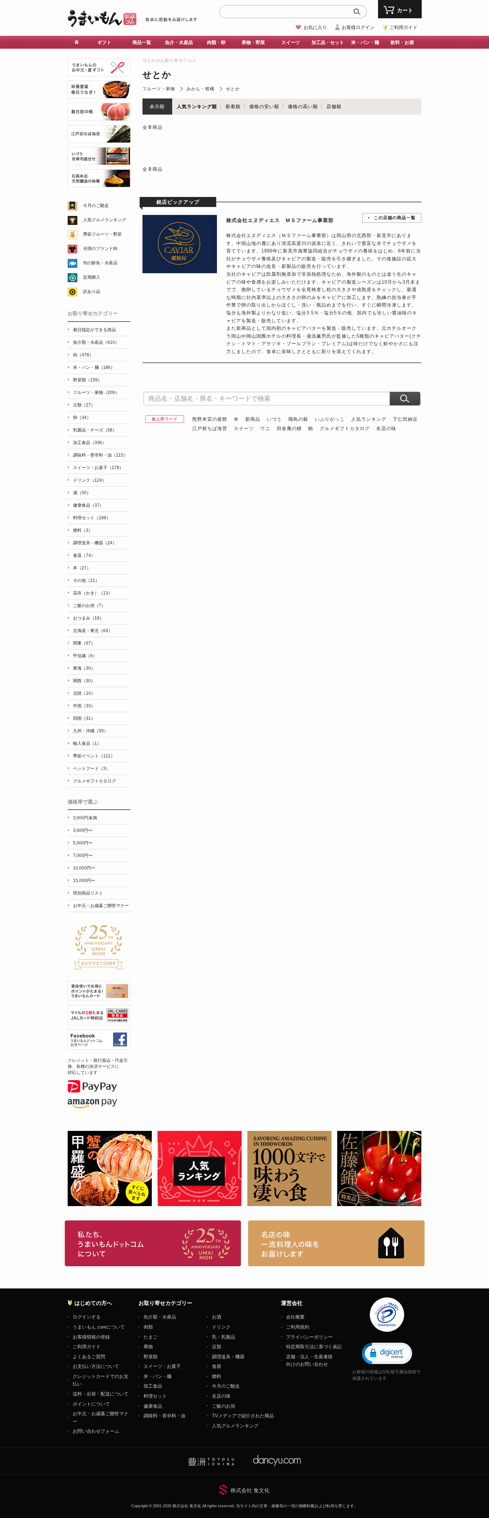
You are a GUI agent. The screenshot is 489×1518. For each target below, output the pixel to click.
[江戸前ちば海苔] (99, 138)
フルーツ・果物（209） (96, 392)
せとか (233, 88)
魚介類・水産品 (160, 1317)
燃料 (216, 1376)
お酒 (216, 1317)
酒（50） (82, 492)
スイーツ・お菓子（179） (98, 467)
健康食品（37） (88, 505)
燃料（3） (83, 530)
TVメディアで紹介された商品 (243, 1415)
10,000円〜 (84, 868)
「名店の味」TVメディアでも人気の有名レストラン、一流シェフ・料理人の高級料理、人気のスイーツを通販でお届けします (336, 1243)
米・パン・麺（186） (94, 367)
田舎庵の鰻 (289, 428)
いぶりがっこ (330, 419)
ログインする (87, 1317)
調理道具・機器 (228, 1356)
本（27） (82, 567)
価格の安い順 (264, 106)
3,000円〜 (83, 830)
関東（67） (84, 643)
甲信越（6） (85, 655)
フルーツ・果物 (158, 88)
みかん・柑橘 (200, 88)
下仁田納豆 (405, 419)
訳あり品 (91, 291)
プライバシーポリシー (309, 1337)
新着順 (233, 106)
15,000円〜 (84, 880)
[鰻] (99, 94)
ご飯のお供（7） (89, 605)
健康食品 (153, 1406)
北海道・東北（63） (92, 630)
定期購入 (91, 277)
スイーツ (244, 428)
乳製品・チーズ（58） (95, 430)
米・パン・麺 (157, 1376)
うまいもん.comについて (99, 1327)
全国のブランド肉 (100, 248)
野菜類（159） (87, 379)
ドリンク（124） (89, 480)
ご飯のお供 (223, 1406)
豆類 (216, 1346)
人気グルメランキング (104, 219)
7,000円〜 (83, 855)
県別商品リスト (88, 893)
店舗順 (334, 106)
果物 (148, 1346)
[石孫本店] (99, 183)
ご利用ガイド (403, 27)
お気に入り (315, 27)
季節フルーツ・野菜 (102, 234)
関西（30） (84, 680)
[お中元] (99, 72)
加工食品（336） (89, 442)
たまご (151, 1337)
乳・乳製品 (223, 1337)
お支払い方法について (96, 1366)
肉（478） (83, 354)
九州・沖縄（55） (90, 730)
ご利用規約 (297, 1327)
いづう (274, 419)
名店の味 (386, 428)
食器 (216, 1366)
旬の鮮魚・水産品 (100, 262)
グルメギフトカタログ (345, 428)
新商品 (252, 419)
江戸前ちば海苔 (209, 428)
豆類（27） (84, 405)
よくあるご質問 (89, 1356)
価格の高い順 (303, 106)
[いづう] (99, 161)
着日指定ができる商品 (94, 329)
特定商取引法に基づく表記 (314, 1346)
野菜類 (151, 1356)
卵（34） (82, 417)
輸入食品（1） (87, 743)
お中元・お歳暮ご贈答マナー (101, 905)
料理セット (155, 1396)
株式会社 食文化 (250, 1490)
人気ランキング (368, 419)
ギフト (104, 42)
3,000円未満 (85, 817)
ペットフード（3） (91, 768)
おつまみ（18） (88, 618)
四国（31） (84, 718)
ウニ (265, 428)
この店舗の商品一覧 (395, 217)
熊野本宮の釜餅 (209, 419)
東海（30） (84, 668)
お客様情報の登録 (91, 1337)
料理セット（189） (92, 517)
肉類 (148, 1327)
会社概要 (295, 1317)
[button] (387, 1353)
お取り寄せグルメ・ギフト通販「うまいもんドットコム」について (153, 1243)
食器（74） (84, 555)
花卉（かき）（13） (92, 593)
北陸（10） (84, 693)
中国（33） (84, 705)
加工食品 (153, 1386)
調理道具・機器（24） (95, 542)
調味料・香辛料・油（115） (100, 455)
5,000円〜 (83, 842)
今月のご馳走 (96, 205)
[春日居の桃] (99, 116)
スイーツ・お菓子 (162, 1366)
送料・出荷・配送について (101, 1394)
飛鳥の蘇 (298, 419)
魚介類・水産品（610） (96, 342)
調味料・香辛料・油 (164, 1415)
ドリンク (221, 1327)
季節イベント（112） (94, 755)
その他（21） (86, 580)
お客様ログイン (358, 27)
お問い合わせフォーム (96, 1431)
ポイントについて (91, 1404)
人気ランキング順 (197, 106)
